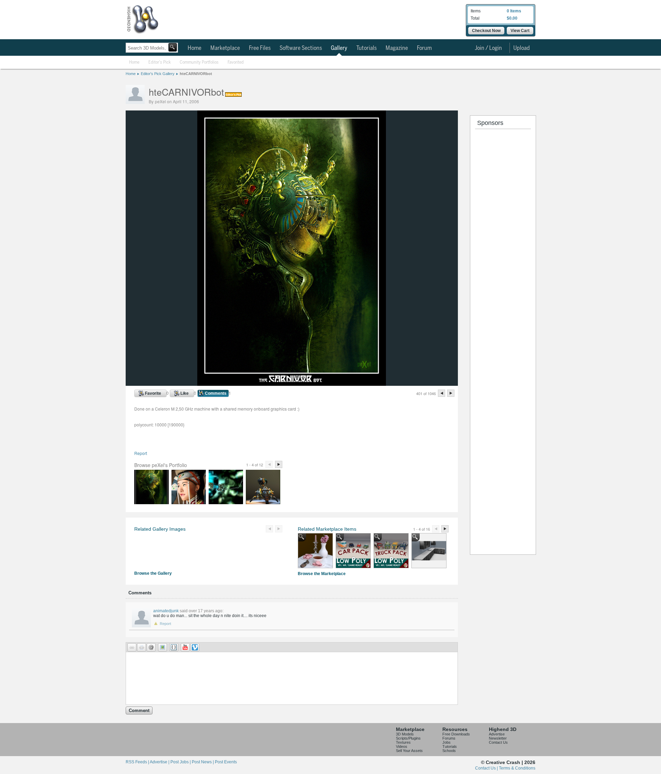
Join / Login (488, 48)
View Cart (520, 30)
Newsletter (498, 738)
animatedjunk (166, 610)
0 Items (514, 11)
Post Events (226, 762)
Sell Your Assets (409, 751)
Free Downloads (456, 734)
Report (140, 453)
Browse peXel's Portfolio (160, 465)
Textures (403, 742)
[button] (131, 647)
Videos (401, 746)
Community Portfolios (199, 62)
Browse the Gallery (153, 573)
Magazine (397, 48)
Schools (449, 751)
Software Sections (301, 48)
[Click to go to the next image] (292, 384)
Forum (424, 48)
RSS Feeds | (138, 762)
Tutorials (366, 48)
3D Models (405, 734)
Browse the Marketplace (322, 573)
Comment (139, 710)
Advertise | (160, 762)
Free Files (260, 48)
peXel (160, 101)
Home (194, 48)
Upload (521, 48)
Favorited (236, 62)
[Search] (172, 47)
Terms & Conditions (517, 768)
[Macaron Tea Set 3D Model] (315, 550)
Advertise (497, 734)
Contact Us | (487, 768)
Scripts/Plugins (408, 738)
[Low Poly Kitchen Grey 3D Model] (429, 550)
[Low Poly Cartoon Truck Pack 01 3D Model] (391, 550)
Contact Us (498, 742)
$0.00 (512, 18)
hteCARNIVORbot (196, 74)
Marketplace (225, 48)
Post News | (203, 762)
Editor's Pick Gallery (158, 74)
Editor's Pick (159, 62)
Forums (448, 738)
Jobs (446, 742)
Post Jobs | (181, 762)
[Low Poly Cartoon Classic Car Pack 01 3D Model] (353, 550)
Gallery (339, 48)
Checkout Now (486, 30)
